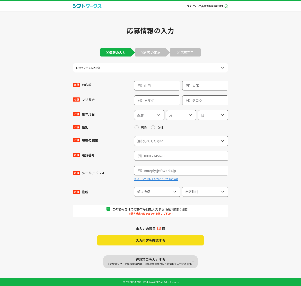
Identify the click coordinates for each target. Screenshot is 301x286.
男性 (144, 127)
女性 (160, 127)
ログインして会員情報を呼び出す (205, 6)
